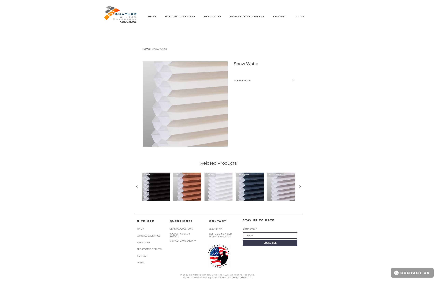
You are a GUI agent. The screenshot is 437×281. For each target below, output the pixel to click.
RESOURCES (143, 242)
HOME (140, 229)
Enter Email (249, 228)
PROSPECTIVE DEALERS (149, 249)
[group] (218, 186)
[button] (183, 241)
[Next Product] (300, 186)
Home (146, 49)
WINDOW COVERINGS (148, 235)
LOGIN (140, 262)
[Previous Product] (137, 186)
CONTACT (142, 255)
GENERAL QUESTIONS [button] (181, 228)
